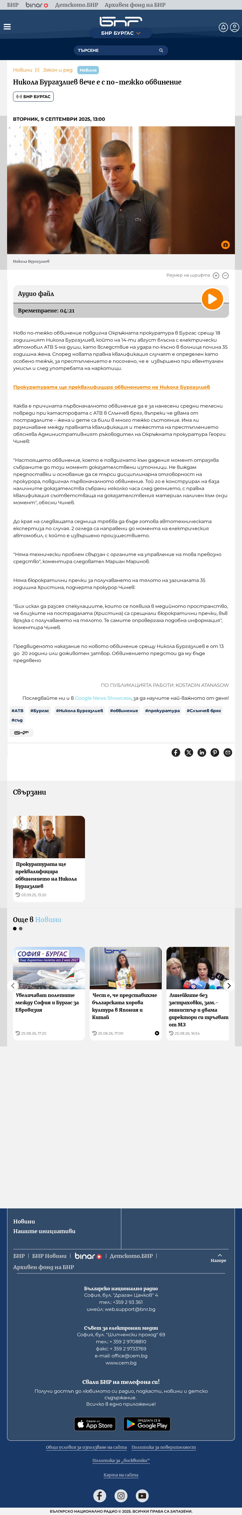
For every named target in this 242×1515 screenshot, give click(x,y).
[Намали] (225, 275)
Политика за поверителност (164, 1447)
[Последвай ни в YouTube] (142, 1496)
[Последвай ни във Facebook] (100, 1496)
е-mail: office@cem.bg (121, 1356)
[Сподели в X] (189, 752)
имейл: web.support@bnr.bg (121, 1309)
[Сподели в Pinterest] (215, 752)
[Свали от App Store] (95, 1424)
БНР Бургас (36, 96)
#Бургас (39, 710)
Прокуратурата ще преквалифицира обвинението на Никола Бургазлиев (111, 387)
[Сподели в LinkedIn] (202, 752)
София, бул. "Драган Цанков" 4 (121, 1295)
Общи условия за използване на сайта (86, 1447)
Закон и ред (58, 70)
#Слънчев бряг (204, 710)
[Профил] (235, 27)
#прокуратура (162, 710)
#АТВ (17, 710)
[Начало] (121, 22)
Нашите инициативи (44, 1231)
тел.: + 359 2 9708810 (121, 1341)
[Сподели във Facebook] (176, 752)
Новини (22, 70)
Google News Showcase (103, 698)
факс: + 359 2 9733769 (121, 1349)
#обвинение (124, 710)
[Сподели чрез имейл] (228, 752)
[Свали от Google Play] (147, 1424)
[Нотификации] (223, 27)
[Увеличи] (216, 275)
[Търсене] (161, 50)
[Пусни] (212, 299)
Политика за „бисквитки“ (121, 1460)
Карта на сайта (121, 1475)
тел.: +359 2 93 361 (121, 1302)
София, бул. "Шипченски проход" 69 (121, 1334)
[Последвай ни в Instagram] (121, 1496)
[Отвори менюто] (7, 26)
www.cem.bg (121, 1363)
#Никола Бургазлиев (79, 710)
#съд (17, 720)
